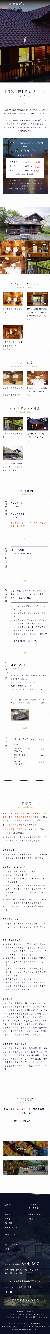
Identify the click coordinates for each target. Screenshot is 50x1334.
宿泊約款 (30, 1311)
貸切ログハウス (11, 1244)
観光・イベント (11, 1227)
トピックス (43, 1317)
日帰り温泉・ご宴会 (33, 1206)
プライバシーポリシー (14, 1317)
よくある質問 (31, 1317)
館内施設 (8, 1223)
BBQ (7, 1249)
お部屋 (7, 1219)
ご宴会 (30, 1219)
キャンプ (8, 1253)
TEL (18, 1287)
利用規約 (21, 1329)
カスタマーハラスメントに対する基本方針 (26, 1314)
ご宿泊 (8, 1205)
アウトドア (10, 1235)
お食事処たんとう (35, 1214)
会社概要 (20, 1311)
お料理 (7, 1214)
